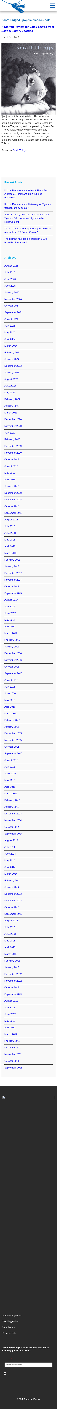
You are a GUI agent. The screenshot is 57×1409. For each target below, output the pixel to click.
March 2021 (10, 412)
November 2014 (13, 820)
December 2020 (13, 419)
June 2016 (10, 693)
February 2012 (12, 1041)
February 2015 (12, 800)
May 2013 (9, 940)
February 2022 (12, 399)
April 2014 (9, 867)
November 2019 (13, 452)
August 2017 (11, 599)
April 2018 (9, 546)
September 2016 (13, 673)
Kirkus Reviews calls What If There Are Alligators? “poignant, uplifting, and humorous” (25, 194)
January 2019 (11, 486)
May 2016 (9, 700)
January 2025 (11, 292)
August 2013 (11, 920)
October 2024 (11, 305)
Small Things (19, 150)
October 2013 (11, 907)
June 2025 (10, 285)
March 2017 (10, 633)
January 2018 (11, 566)
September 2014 (13, 833)
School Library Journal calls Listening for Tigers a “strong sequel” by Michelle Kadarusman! (26, 218)
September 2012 (13, 994)
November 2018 (13, 499)
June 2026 (10, 279)
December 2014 (13, 813)
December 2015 (13, 733)
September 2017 (13, 593)
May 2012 (9, 1021)
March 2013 (10, 954)
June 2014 (10, 853)
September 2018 (13, 513)
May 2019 (9, 472)
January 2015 (11, 807)
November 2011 (12, 1054)
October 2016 (11, 666)
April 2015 (9, 787)
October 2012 (11, 987)
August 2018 (11, 519)
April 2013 (9, 947)
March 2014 (10, 873)
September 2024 (13, 312)
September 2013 (13, 914)
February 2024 (12, 352)
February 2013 (12, 960)
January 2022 (11, 406)
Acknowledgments (11, 1315)
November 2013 (13, 900)
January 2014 (11, 887)
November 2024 (13, 299)
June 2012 (10, 1014)
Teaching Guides (11, 1321)
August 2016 (11, 680)
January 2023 (11, 372)
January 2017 (11, 646)
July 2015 (9, 766)
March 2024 (10, 345)
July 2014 (9, 847)
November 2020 (13, 426)
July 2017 (9, 606)
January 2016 (11, 727)
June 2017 (10, 613)
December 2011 (12, 1047)
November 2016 (13, 660)
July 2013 (9, 927)
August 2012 (11, 1000)
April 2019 (9, 479)
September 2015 (13, 753)
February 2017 (12, 640)
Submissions (8, 1327)
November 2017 (13, 579)
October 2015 (11, 746)
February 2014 (12, 880)
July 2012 (9, 1007)
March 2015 (10, 793)
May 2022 (9, 392)
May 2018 (9, 539)
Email (8, 1359)
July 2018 (9, 526)
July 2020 (9, 432)
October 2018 (11, 506)
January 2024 (11, 359)
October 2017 (11, 586)
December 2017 (13, 573)
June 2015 (10, 773)
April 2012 (9, 1027)
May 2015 (9, 780)
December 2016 (13, 653)
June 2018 (10, 533)
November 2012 (13, 980)
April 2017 (9, 626)
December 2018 (13, 493)
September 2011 (13, 1067)
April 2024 (9, 339)
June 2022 (10, 386)
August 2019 (11, 466)
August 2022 (11, 379)
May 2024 (9, 332)
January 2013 (11, 967)
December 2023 (13, 365)
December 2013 (13, 893)
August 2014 (11, 840)
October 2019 (11, 459)
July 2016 (9, 686)
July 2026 (9, 272)
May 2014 (9, 860)
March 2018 (10, 553)
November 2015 (13, 740)
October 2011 (11, 1061)
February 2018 (12, 559)
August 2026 (11, 265)
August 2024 (11, 319)
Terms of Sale (9, 1333)
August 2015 (11, 760)
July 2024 (9, 325)
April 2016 (9, 706)
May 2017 (9, 620)
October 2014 (11, 827)
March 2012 (10, 1034)
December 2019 (13, 446)
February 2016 (12, 720)
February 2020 (12, 439)
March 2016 (10, 713)
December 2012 (13, 974)
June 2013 (10, 934)
